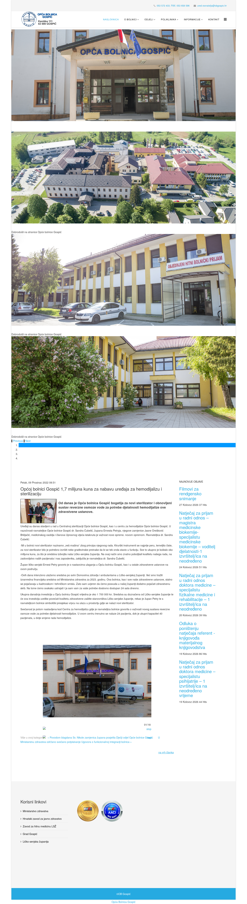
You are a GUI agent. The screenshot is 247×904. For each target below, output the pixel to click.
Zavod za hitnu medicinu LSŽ (39, 826)
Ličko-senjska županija (36, 841)
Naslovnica (111, 19)
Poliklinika (168, 19)
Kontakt (213, 19)
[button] (17, 441)
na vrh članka (166, 752)
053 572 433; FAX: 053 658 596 (173, 5)
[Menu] (224, 19)
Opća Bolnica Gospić (123, 902)
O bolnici (130, 19)
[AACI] (118, 811)
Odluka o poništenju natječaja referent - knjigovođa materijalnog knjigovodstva (197, 635)
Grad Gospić (30, 834)
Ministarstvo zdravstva (35, 811)
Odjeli (148, 19)
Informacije (192, 19)
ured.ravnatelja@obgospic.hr (212, 5)
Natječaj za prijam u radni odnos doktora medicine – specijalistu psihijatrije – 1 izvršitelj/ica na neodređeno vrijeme (197, 678)
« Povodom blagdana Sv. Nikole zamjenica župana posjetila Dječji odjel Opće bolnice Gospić (100, 737)
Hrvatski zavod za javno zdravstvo (42, 818)
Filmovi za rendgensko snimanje (190, 493)
